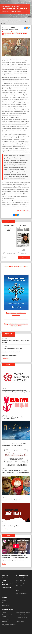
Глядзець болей (5, 358)
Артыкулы (4, 602)
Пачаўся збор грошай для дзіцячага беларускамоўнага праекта (12, 499)
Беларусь (4, 597)
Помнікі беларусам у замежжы (23, 612)
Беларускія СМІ (5, 605)
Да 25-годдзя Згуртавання (21, 593)
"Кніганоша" (24, 253)
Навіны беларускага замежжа (12, 20)
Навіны (4, 580)
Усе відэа (4, 563)
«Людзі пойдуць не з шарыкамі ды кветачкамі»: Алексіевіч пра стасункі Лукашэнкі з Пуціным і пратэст (15, 558)
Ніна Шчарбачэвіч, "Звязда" (12, 29)
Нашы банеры (19, 588)
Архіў (8, 229)
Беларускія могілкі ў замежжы (23, 614)
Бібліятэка (5, 575)
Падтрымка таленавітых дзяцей (11, 351)
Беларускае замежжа (7, 609)
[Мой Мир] (29, 28)
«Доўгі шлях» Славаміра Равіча (11, 526)
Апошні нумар (9, 227)
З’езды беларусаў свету (21, 580)
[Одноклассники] (27, 28)
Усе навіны (4, 529)
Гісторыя (4, 612)
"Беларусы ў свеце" (11, 253)
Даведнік (4, 600)
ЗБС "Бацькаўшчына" (22, 575)
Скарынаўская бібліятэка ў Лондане (12, 348)
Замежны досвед (20, 621)
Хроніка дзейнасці (20, 583)
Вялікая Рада (19, 585)
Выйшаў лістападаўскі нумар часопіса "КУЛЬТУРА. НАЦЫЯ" (12, 417)
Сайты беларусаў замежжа (7, 619)
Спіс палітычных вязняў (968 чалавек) (16, 266)
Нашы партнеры (6, 587)
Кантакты (5, 577)
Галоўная (3, 20)
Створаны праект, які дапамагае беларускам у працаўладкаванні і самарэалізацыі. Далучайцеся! (16, 391)
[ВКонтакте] (25, 28)
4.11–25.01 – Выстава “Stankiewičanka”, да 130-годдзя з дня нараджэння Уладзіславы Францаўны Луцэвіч (16, 472)
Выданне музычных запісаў (9, 355)
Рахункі (17, 590)
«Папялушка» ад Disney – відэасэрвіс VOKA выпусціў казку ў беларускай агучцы (14, 444)
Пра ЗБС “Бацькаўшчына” (21, 577)
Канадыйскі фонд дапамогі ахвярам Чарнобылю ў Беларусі (16, 341)
